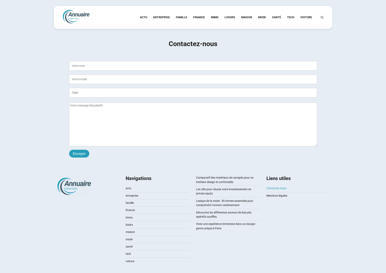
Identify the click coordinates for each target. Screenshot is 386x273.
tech (290, 17)
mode (262, 17)
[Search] (322, 17)
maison (246, 17)
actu (143, 17)
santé (276, 17)
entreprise (161, 17)
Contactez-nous (276, 188)
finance (199, 17)
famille (181, 17)
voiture (306, 17)
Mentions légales (276, 195)
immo (215, 17)
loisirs (230, 17)
